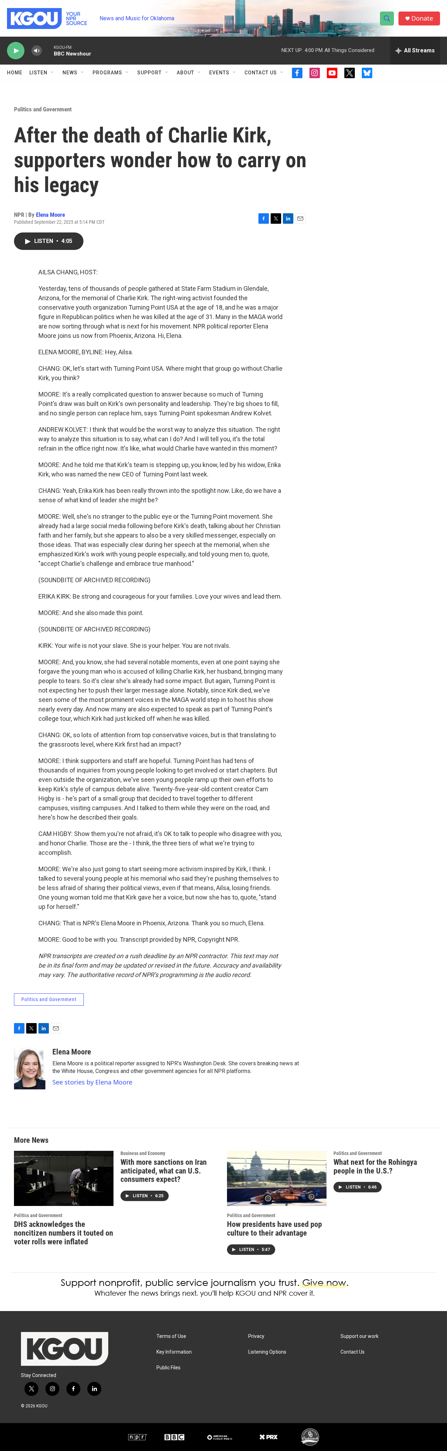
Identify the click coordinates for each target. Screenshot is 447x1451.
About (185, 72)
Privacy (256, 1336)
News (70, 72)
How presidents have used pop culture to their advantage (274, 1228)
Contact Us (260, 72)
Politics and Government (43, 109)
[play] (15, 51)
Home (14, 72)
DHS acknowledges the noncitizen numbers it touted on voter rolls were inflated (63, 1233)
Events (219, 72)
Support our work (359, 1336)
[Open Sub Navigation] (53, 72)
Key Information (174, 1352)
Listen (38, 72)
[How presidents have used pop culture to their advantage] (277, 1178)
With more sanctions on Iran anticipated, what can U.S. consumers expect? (163, 1171)
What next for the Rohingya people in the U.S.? (375, 1166)
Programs (107, 72)
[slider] (48, 50)
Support (149, 72)
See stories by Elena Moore (92, 1082)
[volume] (37, 51)
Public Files (168, 1367)
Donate (422, 18)
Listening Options (267, 1352)
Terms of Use (171, 1336)
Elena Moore (50, 214)
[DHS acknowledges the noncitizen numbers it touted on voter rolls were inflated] (63, 1178)
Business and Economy (142, 1153)
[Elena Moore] (29, 1068)
